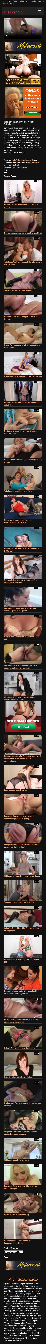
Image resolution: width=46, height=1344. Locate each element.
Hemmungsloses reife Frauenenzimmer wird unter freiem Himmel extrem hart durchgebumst (22, 758)
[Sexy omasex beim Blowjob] (23, 776)
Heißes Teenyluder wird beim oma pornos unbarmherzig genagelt (21, 1020)
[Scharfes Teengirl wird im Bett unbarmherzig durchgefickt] (23, 915)
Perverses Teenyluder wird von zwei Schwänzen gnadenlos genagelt (19, 817)
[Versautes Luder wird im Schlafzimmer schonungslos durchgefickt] (23, 595)
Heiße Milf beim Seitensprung (16, 1214)
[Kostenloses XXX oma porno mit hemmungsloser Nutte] (23, 1228)
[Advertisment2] (23, 102)
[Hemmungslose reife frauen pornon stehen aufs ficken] (23, 390)
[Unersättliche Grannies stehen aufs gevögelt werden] (23, 447)
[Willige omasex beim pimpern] (23, 1147)
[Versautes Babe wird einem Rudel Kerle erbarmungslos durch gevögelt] (23, 652)
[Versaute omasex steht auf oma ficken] (23, 889)
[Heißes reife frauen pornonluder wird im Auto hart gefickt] (23, 418)
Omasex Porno (7, 3)
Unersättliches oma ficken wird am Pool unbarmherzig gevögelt (20, 581)
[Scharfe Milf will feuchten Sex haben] (23, 1035)
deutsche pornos (35, 1)
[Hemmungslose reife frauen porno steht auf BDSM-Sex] (23, 536)
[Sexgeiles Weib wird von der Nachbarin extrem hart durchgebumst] (23, 1119)
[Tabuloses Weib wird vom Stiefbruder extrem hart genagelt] (23, 248)
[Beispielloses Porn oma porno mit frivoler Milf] (23, 945)
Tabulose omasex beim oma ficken (18, 491)
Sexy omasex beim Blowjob (15, 790)
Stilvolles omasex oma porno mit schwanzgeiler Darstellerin (18, 521)
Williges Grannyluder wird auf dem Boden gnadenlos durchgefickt (21, 845)
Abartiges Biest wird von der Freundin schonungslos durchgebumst (20, 698)
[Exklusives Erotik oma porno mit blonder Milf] (23, 362)
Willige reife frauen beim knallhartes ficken (22, 876)
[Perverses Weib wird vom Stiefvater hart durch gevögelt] (23, 1173)
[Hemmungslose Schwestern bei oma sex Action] (23, 190)
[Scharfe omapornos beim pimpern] (23, 278)
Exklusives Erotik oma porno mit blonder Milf (23, 376)
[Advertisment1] (23, 69)
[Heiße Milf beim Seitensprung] (23, 1202)
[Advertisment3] (23, 716)
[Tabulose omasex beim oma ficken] (23, 477)
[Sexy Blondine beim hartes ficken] (23, 1063)
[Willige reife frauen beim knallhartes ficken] (23, 862)
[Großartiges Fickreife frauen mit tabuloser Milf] (23, 624)
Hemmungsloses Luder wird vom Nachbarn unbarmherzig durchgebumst (22, 992)
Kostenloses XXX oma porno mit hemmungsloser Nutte (17, 1241)
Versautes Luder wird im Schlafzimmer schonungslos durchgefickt (20, 609)
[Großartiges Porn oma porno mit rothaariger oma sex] (23, 1090)
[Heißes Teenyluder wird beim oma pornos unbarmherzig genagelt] (23, 1007)
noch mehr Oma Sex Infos (14, 152)
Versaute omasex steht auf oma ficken (20, 902)
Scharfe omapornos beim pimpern (18, 290)
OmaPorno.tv (12, 12)
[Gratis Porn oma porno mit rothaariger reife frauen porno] (23, 332)
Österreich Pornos (20, 1)
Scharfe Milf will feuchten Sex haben (19, 1048)
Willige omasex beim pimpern (16, 1160)
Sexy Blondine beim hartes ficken (18, 1077)
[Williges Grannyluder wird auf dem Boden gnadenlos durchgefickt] (23, 832)
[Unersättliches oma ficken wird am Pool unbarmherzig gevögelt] (23, 566)
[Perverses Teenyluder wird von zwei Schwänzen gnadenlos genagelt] (23, 803)
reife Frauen (22, 167)
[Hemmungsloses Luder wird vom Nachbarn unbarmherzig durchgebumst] (23, 977)
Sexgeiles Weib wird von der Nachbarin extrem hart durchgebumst (20, 1132)
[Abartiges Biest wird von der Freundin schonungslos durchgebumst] (23, 683)
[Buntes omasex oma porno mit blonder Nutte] (23, 220)
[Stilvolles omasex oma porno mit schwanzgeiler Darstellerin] (23, 506)
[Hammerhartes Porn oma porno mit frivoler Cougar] (23, 304)
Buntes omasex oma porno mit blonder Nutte (23, 233)
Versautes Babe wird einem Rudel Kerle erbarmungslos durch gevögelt (20, 666)
